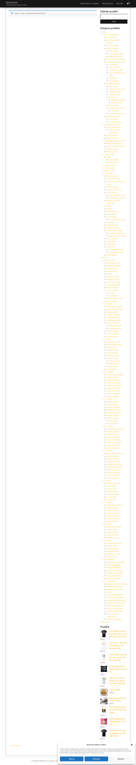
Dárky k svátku (112, 135)
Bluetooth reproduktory (116, 233)
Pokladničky (113, 78)
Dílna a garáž (113, 51)
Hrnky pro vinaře (112, 549)
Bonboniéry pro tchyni (114, 527)
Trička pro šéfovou (113, 519)
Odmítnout (96, 759)
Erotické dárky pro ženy (117, 198)
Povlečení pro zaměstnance (116, 600)
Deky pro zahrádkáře (114, 565)
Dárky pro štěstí (109, 260)
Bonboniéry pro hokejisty (115, 429)
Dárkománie (12, 2)
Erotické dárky (111, 192)
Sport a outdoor (112, 239)
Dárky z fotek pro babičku (115, 309)
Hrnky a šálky (113, 86)
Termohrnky (115, 111)
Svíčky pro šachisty (113, 470)
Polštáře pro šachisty (114, 464)
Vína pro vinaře (112, 557)
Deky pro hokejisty (113, 432)
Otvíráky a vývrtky (115, 95)
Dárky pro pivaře (112, 149)
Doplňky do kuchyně (113, 84)
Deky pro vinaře (112, 546)
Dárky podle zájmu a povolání (114, 141)
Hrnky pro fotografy (113, 380)
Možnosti (121, 759)
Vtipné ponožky (112, 255)
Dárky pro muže (109, 165)
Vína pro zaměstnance (114, 619)
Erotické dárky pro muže (117, 195)
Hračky (109, 157)
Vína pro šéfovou (112, 521)
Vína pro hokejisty (113, 448)
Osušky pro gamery (113, 407)
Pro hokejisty (108, 426)
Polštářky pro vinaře (113, 554)
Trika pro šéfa (111, 497)
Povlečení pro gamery (114, 413)
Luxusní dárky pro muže (117, 220)
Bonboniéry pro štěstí (114, 266)
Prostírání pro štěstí (113, 285)
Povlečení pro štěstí (113, 282)
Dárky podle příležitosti (112, 124)
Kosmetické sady (112, 211)
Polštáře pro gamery (114, 410)
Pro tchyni (107, 524)
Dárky (104, 32)
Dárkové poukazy (112, 187)
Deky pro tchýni (112, 530)
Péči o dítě (106, 622)
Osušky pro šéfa (112, 491)
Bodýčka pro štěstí (113, 263)
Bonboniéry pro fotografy (115, 375)
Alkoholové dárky (112, 176)
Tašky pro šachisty (113, 472)
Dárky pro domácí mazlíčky (116, 59)
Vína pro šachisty (112, 478)
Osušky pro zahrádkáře (114, 570)
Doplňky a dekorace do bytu (116, 62)
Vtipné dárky (111, 247)
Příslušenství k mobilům (115, 230)
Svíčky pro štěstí (112, 288)
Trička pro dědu (112, 366)
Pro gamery (108, 399)
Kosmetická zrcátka (115, 70)
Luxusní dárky (111, 217)
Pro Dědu (107, 339)
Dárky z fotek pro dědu (114, 345)
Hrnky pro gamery (113, 404)
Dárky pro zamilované (114, 190)
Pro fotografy (108, 372)
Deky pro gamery (112, 402)
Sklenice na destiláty (118, 100)
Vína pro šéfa (111, 500)
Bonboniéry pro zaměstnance (117, 584)
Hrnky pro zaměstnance (115, 589)
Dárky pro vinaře (112, 152)
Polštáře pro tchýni (113, 538)
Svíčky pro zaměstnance (115, 606)
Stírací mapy (111, 241)
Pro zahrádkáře (109, 559)
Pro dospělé (107, 4)
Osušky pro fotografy (114, 383)
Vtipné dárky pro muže (116, 249)
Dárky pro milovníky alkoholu (116, 146)
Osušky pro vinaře (113, 551)
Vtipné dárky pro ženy (116, 252)
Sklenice (111, 97)
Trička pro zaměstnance (115, 611)
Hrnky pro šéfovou (113, 511)
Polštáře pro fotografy (114, 385)
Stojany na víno (114, 105)
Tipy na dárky (109, 173)
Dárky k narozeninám (114, 127)
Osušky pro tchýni (113, 535)
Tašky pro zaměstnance (115, 608)
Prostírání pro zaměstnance (116, 603)
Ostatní (109, 274)
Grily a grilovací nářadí (116, 54)
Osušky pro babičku (113, 317)
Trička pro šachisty (113, 475)
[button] (132, 745)
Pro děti (120, 4)
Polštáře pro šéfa (112, 494)
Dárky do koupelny (113, 46)
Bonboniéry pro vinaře (114, 543)
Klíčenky (109, 209)
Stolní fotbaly (111, 244)
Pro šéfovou (108, 502)
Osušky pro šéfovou (113, 513)
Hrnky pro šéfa (112, 489)
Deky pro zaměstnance (114, 587)
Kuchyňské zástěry (115, 92)
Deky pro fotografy (113, 377)
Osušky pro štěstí (113, 277)
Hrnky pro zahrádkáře (114, 568)
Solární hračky (113, 162)
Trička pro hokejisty (113, 445)
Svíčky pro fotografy (113, 388)
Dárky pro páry (109, 168)
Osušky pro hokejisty (114, 440)
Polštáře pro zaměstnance (116, 598)
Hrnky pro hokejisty (113, 437)
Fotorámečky (113, 65)
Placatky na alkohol (113, 228)
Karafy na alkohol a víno (117, 89)
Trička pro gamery (113, 418)
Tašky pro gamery (113, 415)
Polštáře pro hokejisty (114, 443)
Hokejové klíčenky (113, 434)
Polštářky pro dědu (113, 356)
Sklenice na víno (116, 103)
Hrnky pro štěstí (112, 271)
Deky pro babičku (112, 312)
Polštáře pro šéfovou (114, 516)
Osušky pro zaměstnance (115, 595)
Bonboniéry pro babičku (115, 307)
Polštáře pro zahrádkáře (115, 573)
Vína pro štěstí (112, 301)
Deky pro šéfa (111, 486)
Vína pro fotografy (113, 396)
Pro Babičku (108, 304)
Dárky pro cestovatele (114, 143)
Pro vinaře (107, 540)
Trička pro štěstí (112, 290)
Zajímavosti (16, 746)
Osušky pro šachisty (113, 462)
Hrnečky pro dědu (113, 350)
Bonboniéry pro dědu (114, 342)
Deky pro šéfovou (112, 508)
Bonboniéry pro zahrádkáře (116, 562)
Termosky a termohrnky (117, 108)
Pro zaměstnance (110, 581)
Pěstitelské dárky (112, 225)
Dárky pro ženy (109, 171)
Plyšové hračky (114, 160)
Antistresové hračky (113, 179)
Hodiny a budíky (114, 67)
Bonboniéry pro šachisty (115, 453)
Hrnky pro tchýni (112, 532)
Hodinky (109, 206)
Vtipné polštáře (114, 81)
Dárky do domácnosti (111, 35)
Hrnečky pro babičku (113, 315)
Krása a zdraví (111, 214)
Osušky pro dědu (112, 353)
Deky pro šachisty (113, 456)
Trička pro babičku (113, 334)
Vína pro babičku (112, 336)
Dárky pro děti (109, 154)
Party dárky (110, 222)
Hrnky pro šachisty (113, 459)
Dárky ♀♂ (105, 258)
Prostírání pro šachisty (114, 467)
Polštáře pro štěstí (113, 279)
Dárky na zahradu (112, 48)
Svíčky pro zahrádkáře (114, 576)
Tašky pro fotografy (113, 391)
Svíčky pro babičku (113, 323)
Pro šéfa (107, 481)
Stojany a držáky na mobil (117, 236)
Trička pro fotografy (89, 4)
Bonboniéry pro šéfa (113, 483)
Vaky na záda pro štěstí (115, 298)
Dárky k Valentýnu (113, 138)
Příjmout (72, 759)
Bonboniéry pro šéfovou (115, 505)
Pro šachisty (108, 451)
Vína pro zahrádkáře (113, 578)
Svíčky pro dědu (112, 358)
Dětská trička (113, 421)
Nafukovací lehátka (115, 56)
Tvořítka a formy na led (116, 114)
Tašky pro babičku (113, 331)
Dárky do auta (111, 37)
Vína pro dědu (111, 369)
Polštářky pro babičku (114, 320)
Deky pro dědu (111, 347)
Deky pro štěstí (112, 269)
